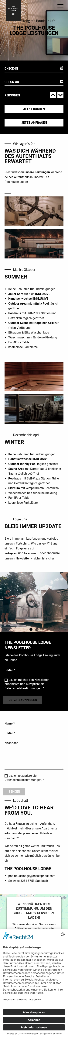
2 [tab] (37, 629)
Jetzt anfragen (34, 122)
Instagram (11, 553)
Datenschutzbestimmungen (23, 688)
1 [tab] (30, 629)
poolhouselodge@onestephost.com (31, 876)
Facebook (30, 553)
